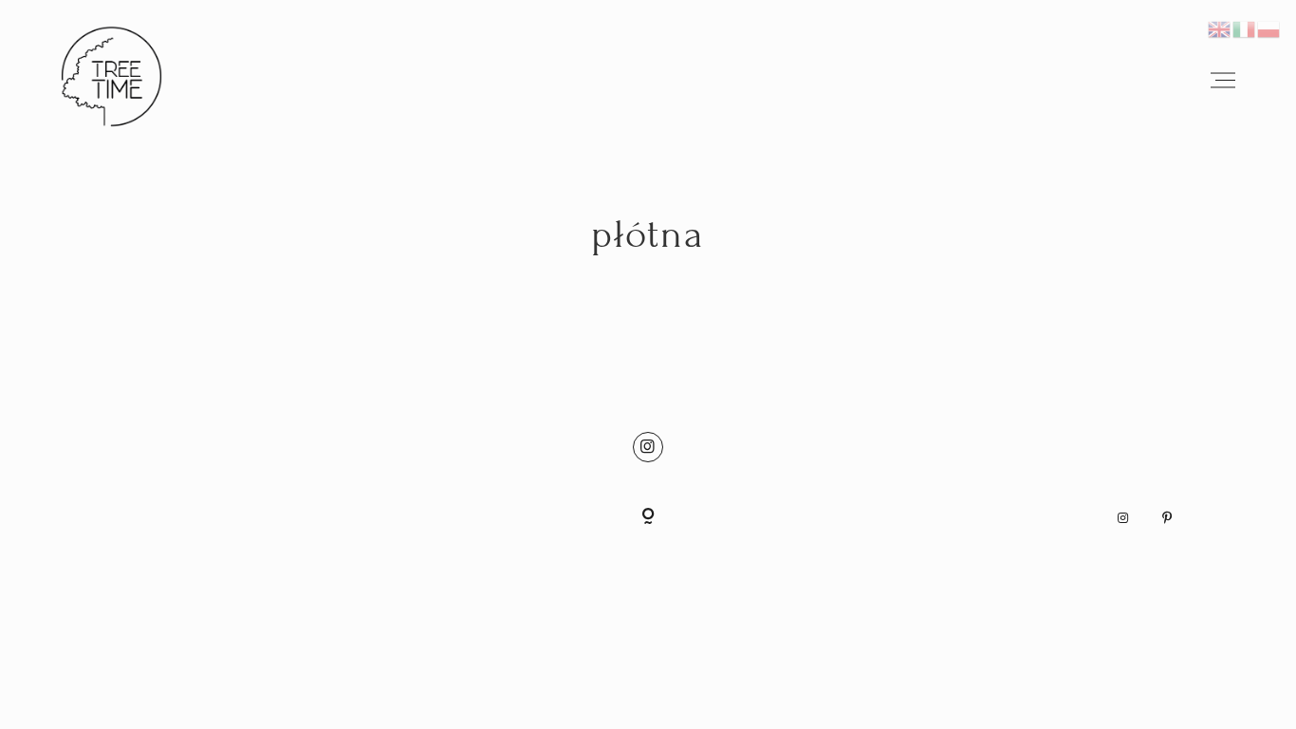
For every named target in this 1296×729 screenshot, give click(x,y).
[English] (1220, 26)
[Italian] (1244, 26)
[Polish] (1269, 26)
